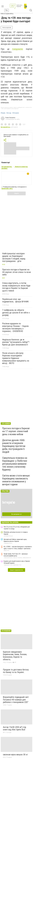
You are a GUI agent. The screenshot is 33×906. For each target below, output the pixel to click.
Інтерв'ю (8, 502)
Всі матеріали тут (16, 514)
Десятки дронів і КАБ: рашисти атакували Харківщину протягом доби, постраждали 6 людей (13, 446)
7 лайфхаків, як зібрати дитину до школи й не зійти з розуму (16, 312)
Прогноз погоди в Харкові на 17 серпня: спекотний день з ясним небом (16, 431)
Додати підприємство (16, 570)
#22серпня (15, 113)
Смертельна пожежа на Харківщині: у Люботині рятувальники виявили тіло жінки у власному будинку (14, 463)
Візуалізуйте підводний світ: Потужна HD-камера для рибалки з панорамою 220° (16, 699)
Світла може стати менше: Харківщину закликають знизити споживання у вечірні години (16, 480)
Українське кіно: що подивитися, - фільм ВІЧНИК (15, 300)
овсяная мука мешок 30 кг (15, 754)
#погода (8, 113)
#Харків (3, 113)
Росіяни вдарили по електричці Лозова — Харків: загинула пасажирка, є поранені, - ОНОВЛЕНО (15, 327)
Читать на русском (6, 27)
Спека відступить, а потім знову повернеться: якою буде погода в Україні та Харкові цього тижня (16, 287)
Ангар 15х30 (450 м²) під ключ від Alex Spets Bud (14, 728)
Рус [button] (6, 10)
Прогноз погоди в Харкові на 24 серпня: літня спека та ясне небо (16, 272)
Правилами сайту (7, 188)
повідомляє (17, 49)
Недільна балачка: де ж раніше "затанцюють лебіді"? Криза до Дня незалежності (15, 342)
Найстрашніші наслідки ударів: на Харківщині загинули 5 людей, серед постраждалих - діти (13, 257)
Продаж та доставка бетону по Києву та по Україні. (16, 671)
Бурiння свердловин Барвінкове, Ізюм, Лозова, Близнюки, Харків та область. (15, 656)
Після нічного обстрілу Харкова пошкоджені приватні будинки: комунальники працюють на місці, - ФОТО (15, 358)
